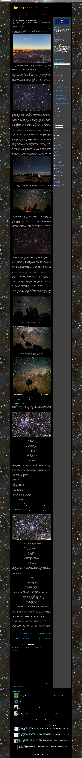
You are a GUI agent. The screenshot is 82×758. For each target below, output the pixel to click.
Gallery (25, 14)
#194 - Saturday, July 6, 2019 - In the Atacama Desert (62, 93)
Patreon (66, 30)
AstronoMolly (63, 39)
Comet (56, 138)
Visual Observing (34, 647)
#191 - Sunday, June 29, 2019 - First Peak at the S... (62, 101)
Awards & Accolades (55, 14)
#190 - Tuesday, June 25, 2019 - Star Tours (62, 104)
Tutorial (57, 182)
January (58, 113)
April (58, 109)
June (58, 106)
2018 (57, 115)
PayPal (63, 31)
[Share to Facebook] (31, 644)
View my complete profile (59, 59)
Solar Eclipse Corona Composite (25, 699)
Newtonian (57, 155)
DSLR (27, 646)
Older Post (49, 684)
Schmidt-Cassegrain (59, 167)
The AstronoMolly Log (30, 8)
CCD (56, 135)
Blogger (46, 754)
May (57, 108)
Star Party (57, 174)
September (59, 80)
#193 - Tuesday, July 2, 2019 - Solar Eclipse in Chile (62, 96)
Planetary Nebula (58, 161)
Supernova (57, 178)
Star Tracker (21, 647)
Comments (58, 127)
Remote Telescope (59, 165)
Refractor (57, 164)
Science (56, 168)
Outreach (57, 158)
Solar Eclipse (58, 172)
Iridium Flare (58, 147)
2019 (57, 74)
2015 (57, 120)
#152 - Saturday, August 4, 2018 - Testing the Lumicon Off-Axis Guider (33, 739)
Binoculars (57, 134)
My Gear (45, 14)
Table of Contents (17, 14)
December (59, 75)
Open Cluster (43, 646)
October (58, 78)
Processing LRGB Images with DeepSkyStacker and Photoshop (32, 693)
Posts (57, 125)
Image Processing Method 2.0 (25, 717)
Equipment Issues (58, 142)
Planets (56, 162)
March (58, 111)
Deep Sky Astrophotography (20, 646)
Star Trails (57, 176)
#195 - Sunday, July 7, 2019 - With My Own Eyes (63, 91)
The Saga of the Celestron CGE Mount (27, 705)
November (59, 77)
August (58, 82)
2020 (57, 72)
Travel (29, 647)
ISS (56, 148)
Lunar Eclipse (58, 149)
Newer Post (15, 684)
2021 (57, 70)
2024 (57, 69)
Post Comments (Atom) (21, 686)
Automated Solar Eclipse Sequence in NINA (27, 727)
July (57, 83)
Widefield (40, 647)
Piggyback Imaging (59, 159)
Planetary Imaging (22, 745)
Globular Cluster (34, 646)
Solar (56, 171)
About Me (64, 14)
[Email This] (28, 644)
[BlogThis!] (29, 644)
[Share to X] (30, 644)
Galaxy (29, 646)
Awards (56, 132)
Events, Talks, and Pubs (35, 14)
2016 (57, 118)
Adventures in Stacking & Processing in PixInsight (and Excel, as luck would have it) (35, 733)
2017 (57, 116)
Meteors (57, 151)
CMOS (56, 137)
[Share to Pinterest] (33, 644)
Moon (56, 152)
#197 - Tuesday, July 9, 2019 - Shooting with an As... (62, 86)
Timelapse (26, 647)
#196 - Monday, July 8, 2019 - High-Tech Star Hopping (62, 88)
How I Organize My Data (24, 711)
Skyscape (16, 647)
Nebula (39, 646)
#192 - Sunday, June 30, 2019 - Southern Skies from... (62, 99)
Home (32, 684)
